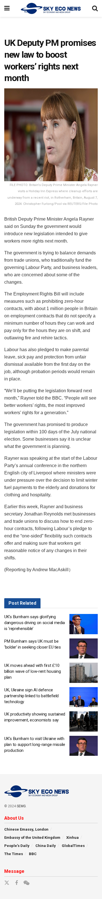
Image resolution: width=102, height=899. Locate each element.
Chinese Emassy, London (26, 829)
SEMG (21, 806)
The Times (13, 854)
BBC (33, 854)
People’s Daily (16, 846)
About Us (14, 818)
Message (14, 871)
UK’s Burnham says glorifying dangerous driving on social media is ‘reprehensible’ (34, 622)
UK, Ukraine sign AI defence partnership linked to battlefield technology (31, 695)
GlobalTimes (73, 846)
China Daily (45, 846)
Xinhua (72, 837)
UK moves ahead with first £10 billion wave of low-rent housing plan (32, 671)
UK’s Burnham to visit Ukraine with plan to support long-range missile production (34, 744)
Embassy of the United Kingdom (32, 837)
